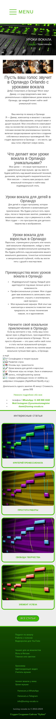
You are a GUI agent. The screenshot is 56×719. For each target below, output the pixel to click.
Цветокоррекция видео (26, 669)
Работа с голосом (24, 638)
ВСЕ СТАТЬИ (28, 618)
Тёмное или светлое (25, 656)
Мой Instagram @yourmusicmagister (31, 403)
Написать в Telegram (27, 696)
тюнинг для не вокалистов (28, 650)
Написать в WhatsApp (28, 691)
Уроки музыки (22, 684)
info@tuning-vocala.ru (27, 701)
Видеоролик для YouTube (27, 641)
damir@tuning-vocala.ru (31, 406)
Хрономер (20, 666)
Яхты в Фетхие (22, 653)
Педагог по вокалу (24, 634)
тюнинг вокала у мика (25, 681)
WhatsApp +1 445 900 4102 (36, 400)
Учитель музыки (23, 672)
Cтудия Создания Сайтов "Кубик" (28, 714)
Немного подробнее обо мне (28, 395)
